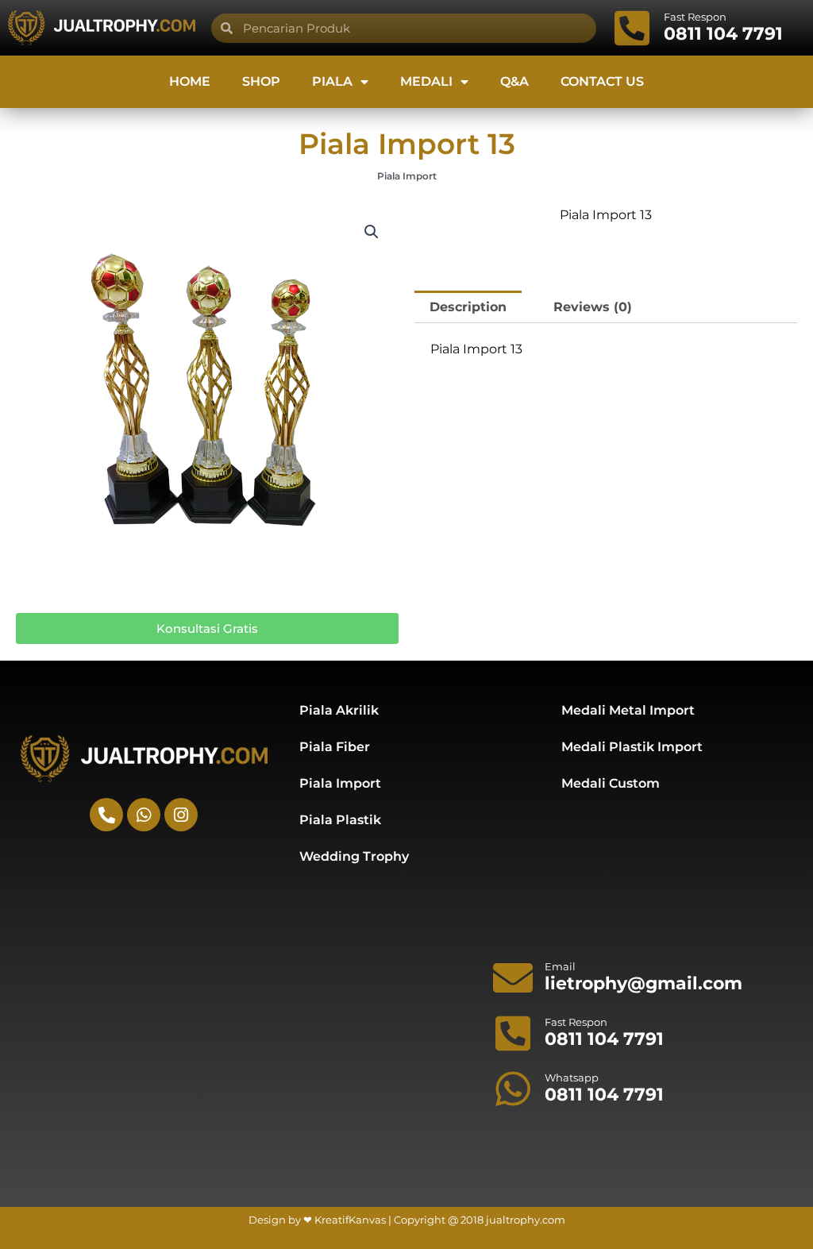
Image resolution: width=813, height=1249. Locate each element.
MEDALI (426, 81)
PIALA (332, 81)
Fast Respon (695, 16)
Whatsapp (572, 1077)
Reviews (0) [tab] (592, 306)
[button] (371, 232)
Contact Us (602, 81)
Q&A (514, 81)
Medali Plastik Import (632, 746)
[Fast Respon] (632, 28)
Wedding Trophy (354, 856)
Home (189, 81)
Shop (261, 81)
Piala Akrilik (339, 710)
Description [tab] (468, 306)
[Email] (513, 977)
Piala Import (407, 176)
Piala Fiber (334, 746)
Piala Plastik (340, 819)
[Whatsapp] (513, 1088)
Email (560, 966)
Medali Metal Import (628, 710)
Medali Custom (610, 783)
